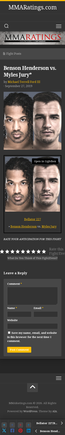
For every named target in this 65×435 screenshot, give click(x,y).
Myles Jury (49, 226)
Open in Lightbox (45, 161)
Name (12, 308)
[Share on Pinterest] (20, 427)
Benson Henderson (23, 226)
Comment (14, 283)
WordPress (30, 411)
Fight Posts (13, 53)
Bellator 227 (32, 219)
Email (38, 308)
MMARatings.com (32, 7)
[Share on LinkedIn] (28, 427)
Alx (54, 411)
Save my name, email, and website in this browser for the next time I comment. (32, 336)
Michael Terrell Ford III (24, 82)
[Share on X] (4, 427)
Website (12, 320)
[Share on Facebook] (12, 427)
